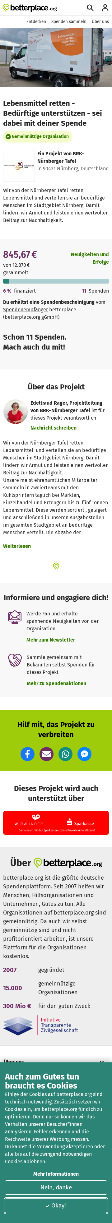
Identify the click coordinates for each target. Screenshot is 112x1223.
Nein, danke (56, 1187)
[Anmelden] (105, 8)
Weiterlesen (17, 546)
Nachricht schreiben (53, 428)
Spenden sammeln (68, 21)
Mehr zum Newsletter (50, 640)
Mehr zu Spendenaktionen (56, 683)
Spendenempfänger (25, 310)
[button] (28, 754)
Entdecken (36, 21)
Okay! (58, 1205)
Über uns (100, 21)
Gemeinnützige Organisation (40, 136)
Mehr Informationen (56, 1174)
